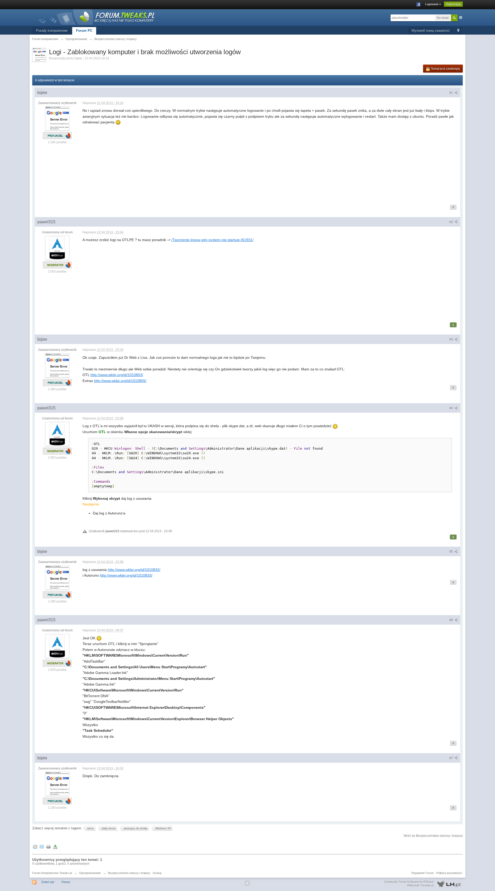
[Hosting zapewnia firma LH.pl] (423, 883)
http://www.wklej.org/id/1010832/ (134, 570)
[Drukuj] (48, 846)
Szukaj (157, 872)
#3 (451, 339)
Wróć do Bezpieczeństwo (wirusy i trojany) (433, 836)
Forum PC (84, 31)
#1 (451, 92)
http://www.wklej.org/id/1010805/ (120, 381)
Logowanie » (433, 4)
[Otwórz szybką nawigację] (458, 31)
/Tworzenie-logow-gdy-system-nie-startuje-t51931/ (212, 240)
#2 (451, 222)
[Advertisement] (237, 161)
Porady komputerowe (52, 31)
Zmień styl (47, 882)
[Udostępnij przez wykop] (35, 846)
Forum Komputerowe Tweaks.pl (52, 872)
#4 (451, 408)
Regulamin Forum (422, 872)
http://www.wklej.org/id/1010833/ (126, 575)
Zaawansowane (461, 17)
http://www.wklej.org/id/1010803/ (116, 375)
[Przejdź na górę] (247, 883)
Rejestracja (453, 4)
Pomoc (66, 882)
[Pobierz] (55, 846)
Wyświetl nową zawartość (430, 31)
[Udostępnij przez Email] (42, 846)
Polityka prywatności (449, 872)
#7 (451, 758)
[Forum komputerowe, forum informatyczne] (96, 17)
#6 (451, 620)
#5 (451, 551)
